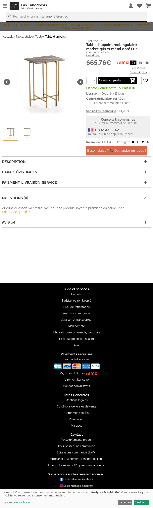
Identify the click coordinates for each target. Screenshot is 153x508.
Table (39, 36)
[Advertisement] (76, 255)
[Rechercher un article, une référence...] (9, 16)
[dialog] (76, 498)
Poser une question (16, 212)
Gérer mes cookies (77, 412)
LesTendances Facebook (78, 479)
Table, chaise (24, 36)
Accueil (8, 36)
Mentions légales (77, 400)
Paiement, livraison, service (29, 182)
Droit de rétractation (76, 307)
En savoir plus (138, 72)
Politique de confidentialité (76, 338)
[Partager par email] (133, 142)
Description (93, 55)
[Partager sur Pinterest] (143, 142)
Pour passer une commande (76, 446)
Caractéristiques (19, 172)
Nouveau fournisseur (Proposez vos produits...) (76, 465)
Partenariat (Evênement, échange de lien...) (76, 458)
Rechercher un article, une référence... (40, 16)
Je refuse (125, 502)
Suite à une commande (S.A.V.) (76, 452)
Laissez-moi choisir (17, 502)
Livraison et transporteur (76, 319)
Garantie (76, 294)
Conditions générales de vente (76, 406)
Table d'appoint (55, 36)
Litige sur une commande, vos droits (76, 332)
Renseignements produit (76, 439)
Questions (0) (15, 198)
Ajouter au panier (110, 80)
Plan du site (76, 419)
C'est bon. (141, 502)
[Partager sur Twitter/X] (147, 142)
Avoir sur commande (76, 313)
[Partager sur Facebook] (138, 142)
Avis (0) (8, 222)
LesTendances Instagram (78, 485)
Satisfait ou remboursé (76, 300)
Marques (76, 425)
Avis (76, 345)
